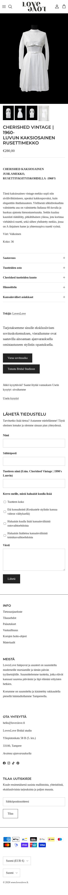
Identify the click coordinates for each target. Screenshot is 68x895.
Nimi (6, 435)
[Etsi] (12, 7)
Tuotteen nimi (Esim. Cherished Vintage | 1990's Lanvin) (32, 473)
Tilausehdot (9, 617)
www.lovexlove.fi (19, 882)
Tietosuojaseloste (12, 611)
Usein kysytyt (11, 398)
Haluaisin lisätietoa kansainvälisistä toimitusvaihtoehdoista (27, 535)
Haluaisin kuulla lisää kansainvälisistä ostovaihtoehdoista (28, 523)
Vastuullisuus (10, 630)
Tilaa (10, 813)
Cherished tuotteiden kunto (20, 277)
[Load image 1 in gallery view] (34, 58)
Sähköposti (10, 453)
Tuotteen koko (15, 501)
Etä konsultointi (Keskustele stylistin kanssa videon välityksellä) (32, 511)
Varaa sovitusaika (18, 357)
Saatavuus (9, 257)
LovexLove (19, 313)
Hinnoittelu (10, 287)
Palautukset (9, 623)
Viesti (6, 545)
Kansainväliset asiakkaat (18, 297)
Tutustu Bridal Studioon (21, 368)
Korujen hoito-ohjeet (15, 636)
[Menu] (4, 7)
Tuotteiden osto (12, 267)
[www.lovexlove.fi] (34, 6)
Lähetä (11, 578)
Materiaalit (9, 642)
